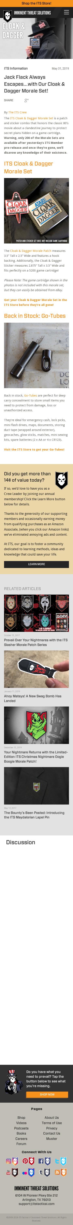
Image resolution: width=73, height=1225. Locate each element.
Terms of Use (52, 1123)
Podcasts (21, 1128)
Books (21, 1133)
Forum (21, 1144)
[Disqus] (36, 898)
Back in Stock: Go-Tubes (35, 316)
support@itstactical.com (37, 1204)
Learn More (36, 564)
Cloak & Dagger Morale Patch (30, 251)
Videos (21, 1123)
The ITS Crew (17, 112)
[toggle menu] (66, 12)
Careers (21, 1138)
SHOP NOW (47, 1094)
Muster (51, 1138)
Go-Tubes (30, 395)
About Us (52, 1117)
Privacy (51, 1128)
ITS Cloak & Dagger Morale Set (31, 118)
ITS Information (16, 68)
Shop (21, 1117)
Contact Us (51, 1133)
